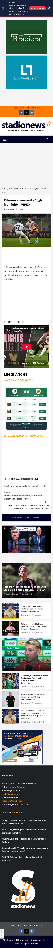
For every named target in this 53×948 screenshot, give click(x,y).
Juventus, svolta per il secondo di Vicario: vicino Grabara (24, 840)
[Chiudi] (6, 8)
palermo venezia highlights (34, 486)
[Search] (48, 138)
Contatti (26, 108)
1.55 (13, 404)
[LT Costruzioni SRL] (26, 72)
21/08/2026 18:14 (39, 687)
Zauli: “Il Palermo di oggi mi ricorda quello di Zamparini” (22, 859)
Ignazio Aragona (17, 787)
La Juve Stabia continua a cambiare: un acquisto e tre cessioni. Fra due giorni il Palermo (33, 714)
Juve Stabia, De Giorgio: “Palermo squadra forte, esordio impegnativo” (32, 608)
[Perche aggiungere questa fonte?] (49, 8)
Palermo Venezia (15, 486)
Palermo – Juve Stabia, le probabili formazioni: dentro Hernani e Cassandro (34, 626)
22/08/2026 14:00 (27, 594)
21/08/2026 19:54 (22, 667)
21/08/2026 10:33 (39, 633)
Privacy (24, 812)
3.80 (19, 404)
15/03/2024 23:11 (25, 209)
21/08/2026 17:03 (39, 703)
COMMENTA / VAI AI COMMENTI (26, 517)
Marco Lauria (25, 804)
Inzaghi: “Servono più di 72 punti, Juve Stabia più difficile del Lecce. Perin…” (25, 588)
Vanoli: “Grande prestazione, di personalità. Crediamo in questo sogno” (24, 495)
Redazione (17, 108)
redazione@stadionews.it (13, 800)
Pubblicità (35, 108)
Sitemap (15, 812)
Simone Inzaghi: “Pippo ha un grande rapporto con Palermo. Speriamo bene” (25, 849)
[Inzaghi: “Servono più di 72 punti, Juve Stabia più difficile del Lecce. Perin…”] (26, 580)
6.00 (25, 404)
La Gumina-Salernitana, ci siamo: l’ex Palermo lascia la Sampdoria (24, 661)
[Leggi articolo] (10, 611)
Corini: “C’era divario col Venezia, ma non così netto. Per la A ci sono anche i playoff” (28, 505)
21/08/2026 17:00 (39, 722)
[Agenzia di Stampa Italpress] (22, 747)
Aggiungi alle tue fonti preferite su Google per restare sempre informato (18, 8)
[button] (7, 139)
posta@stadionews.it (11, 794)
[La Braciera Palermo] (26, 37)
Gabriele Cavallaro (12, 594)
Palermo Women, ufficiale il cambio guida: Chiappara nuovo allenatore (33, 696)
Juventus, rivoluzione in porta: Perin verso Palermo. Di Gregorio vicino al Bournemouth (35, 679)
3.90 (19, 418)
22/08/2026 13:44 (39, 615)
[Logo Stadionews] (23, 889)
